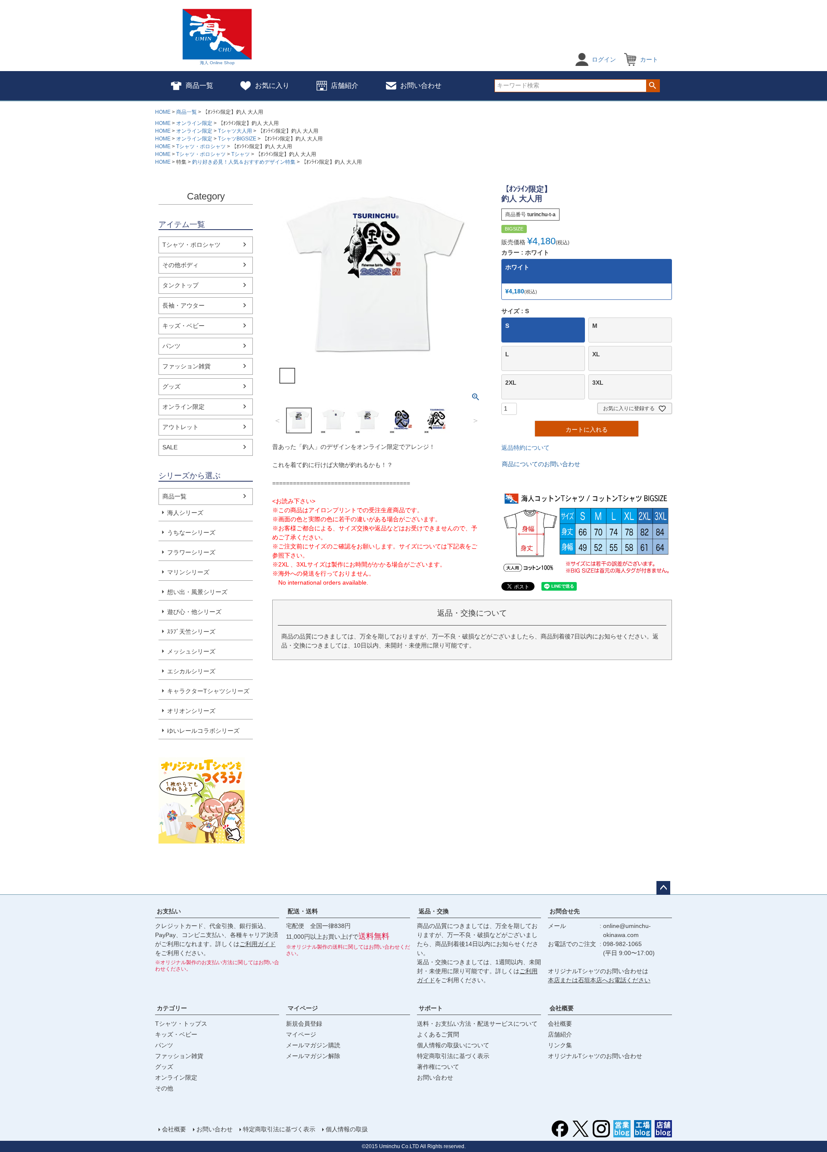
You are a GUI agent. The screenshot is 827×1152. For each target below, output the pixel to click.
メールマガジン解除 (313, 1055)
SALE (169, 447)
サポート (431, 1008)
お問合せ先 (565, 911)
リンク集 (560, 1045)
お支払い (169, 911)
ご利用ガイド (257, 943)
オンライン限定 (194, 123)
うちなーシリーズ (191, 532)
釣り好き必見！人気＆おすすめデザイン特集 (243, 162)
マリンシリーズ (188, 572)
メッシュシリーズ (191, 651)
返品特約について (525, 447)
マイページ (303, 1008)
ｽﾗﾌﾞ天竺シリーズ (191, 631)
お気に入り (272, 85)
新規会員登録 (304, 1023)
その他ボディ (180, 265)
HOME (163, 112)
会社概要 (562, 1008)
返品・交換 (434, 911)
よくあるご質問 (438, 1034)
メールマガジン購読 (313, 1045)
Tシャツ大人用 (235, 131)
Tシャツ (240, 154)
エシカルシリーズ (191, 671)
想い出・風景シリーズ (197, 591)
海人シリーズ (185, 512)
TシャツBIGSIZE (237, 139)
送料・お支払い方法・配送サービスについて (477, 1023)
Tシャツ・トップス (181, 1023)
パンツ (171, 345)
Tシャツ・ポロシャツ (201, 146)
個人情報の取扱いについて (453, 1045)
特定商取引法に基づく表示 (453, 1055)
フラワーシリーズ (191, 552)
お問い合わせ (420, 85)
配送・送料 (303, 911)
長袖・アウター (183, 305)
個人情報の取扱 (347, 1129)
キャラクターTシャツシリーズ (208, 691)
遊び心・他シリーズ (194, 611)
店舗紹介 (344, 85)
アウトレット (180, 426)
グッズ (171, 386)
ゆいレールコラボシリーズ (203, 730)
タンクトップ (180, 285)
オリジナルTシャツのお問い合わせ (595, 1055)
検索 (652, 86)
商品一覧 (199, 85)
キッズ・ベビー (183, 325)
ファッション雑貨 (186, 366)
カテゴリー (172, 1008)
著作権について (438, 1066)
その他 (164, 1088)
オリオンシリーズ (191, 710)
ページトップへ (663, 888)
